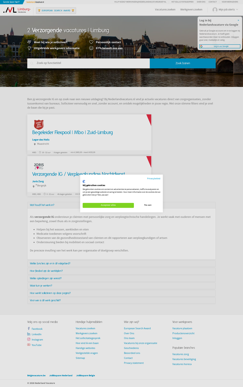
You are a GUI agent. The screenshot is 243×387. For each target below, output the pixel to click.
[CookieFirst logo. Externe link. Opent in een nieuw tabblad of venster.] (84, 181)
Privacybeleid (153, 179)
